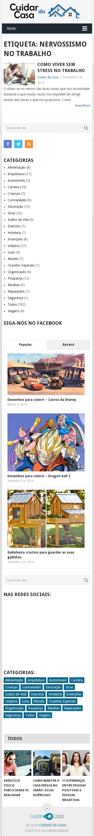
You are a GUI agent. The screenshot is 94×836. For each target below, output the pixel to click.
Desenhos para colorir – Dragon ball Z (39, 476)
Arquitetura (16, 174)
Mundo (13, 259)
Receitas (14, 285)
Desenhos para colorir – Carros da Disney (41, 400)
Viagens (13, 311)
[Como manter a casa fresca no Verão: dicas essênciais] (46, 763)
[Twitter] (18, 144)
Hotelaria (14, 233)
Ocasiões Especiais (21, 265)
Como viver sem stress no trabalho (61, 67)
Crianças (14, 193)
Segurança (15, 298)
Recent (68, 344)
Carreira (13, 187)
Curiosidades (17, 200)
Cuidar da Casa (47, 77)
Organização (17, 272)
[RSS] (29, 144)
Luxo (11, 252)
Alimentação (17, 167)
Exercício (14, 226)
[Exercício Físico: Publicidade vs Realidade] (17, 763)
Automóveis (16, 180)
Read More (82, 105)
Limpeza (14, 246)
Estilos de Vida (18, 220)
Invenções (15, 239)
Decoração (15, 207)
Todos (12, 304)
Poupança (15, 278)
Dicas (11, 213)
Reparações (16, 291)
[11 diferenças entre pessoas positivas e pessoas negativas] (76, 763)
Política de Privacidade (47, 831)
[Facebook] (8, 144)
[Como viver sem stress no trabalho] (19, 73)
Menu (11, 28)
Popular (25, 344)
